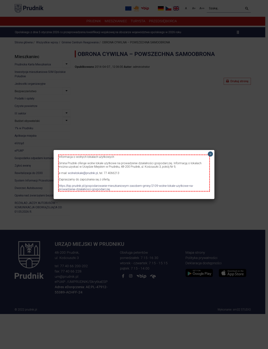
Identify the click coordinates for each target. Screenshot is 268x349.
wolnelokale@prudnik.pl (83, 173)
